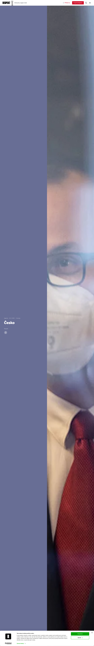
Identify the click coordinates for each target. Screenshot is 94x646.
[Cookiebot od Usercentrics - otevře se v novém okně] (8, 643)
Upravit (79, 637)
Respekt (6, 328)
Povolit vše (80, 633)
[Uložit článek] (5, 332)
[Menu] (89, 2)
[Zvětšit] (70, 326)
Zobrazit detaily (20, 643)
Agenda (6, 318)
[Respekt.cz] (6, 3)
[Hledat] (86, 2)
